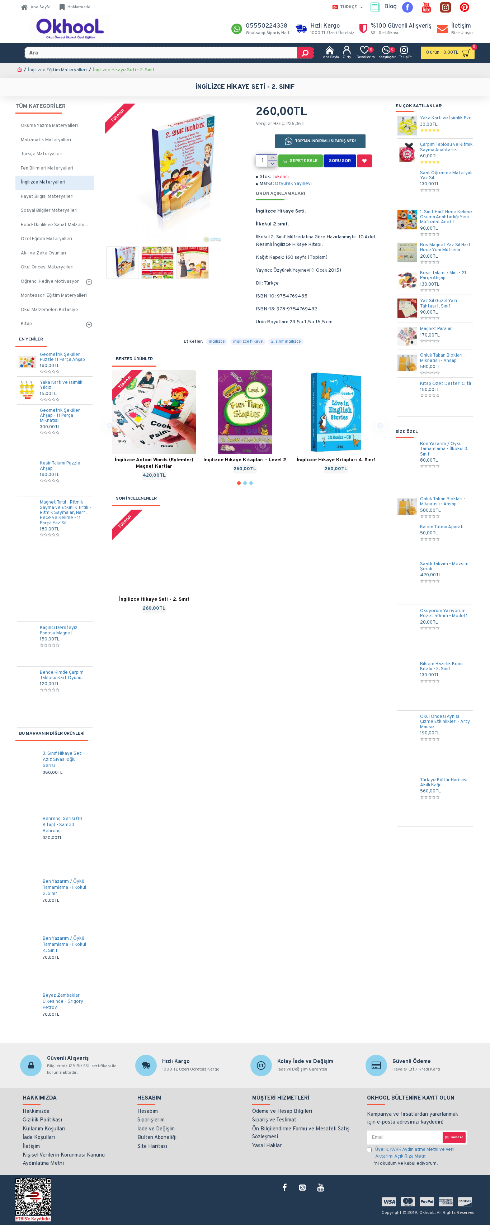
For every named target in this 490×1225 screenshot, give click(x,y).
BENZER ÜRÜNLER (134, 359)
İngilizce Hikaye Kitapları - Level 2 (244, 460)
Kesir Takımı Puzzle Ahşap (60, 466)
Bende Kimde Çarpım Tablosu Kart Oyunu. (62, 675)
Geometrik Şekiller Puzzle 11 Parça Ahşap (62, 357)
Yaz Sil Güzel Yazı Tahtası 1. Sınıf (438, 304)
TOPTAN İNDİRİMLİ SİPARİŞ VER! (325, 141)
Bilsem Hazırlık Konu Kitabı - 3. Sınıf (441, 667)
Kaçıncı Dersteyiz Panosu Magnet (58, 630)
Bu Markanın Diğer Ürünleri (52, 734)
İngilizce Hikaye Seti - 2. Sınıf (154, 599)
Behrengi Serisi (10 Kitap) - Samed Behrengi (62, 825)
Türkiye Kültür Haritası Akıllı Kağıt (443, 783)
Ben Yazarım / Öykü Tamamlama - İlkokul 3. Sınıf (444, 449)
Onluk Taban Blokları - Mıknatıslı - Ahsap (442, 358)
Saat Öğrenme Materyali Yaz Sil (446, 176)
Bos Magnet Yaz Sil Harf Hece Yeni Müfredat (445, 248)
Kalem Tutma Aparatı (441, 527)
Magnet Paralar (436, 329)
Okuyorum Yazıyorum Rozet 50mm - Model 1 (444, 614)
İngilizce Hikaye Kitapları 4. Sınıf (336, 460)
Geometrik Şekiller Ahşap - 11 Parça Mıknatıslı (60, 416)
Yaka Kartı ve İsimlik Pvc (445, 118)
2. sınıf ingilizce (286, 341)
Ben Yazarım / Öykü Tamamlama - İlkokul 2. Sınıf (64, 888)
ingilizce (217, 341)
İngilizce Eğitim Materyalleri (57, 70)
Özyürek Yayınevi (293, 184)
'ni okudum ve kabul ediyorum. (414, 1157)
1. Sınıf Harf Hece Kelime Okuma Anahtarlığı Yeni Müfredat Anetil (446, 217)
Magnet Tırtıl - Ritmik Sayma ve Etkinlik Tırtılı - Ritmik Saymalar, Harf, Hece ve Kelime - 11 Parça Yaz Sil (65, 512)
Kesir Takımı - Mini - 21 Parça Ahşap (443, 276)
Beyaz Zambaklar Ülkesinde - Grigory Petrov (63, 1002)
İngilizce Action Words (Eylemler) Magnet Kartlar (154, 463)
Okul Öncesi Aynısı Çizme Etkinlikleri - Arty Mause (445, 722)
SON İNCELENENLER (136, 498)
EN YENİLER (31, 339)
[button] (109, 425)
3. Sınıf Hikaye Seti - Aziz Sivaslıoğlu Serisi (64, 760)
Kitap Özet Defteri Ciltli (445, 383)
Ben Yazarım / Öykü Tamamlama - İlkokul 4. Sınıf (64, 945)
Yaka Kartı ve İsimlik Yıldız (61, 385)
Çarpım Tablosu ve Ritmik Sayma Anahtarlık (446, 147)
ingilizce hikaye (248, 341)
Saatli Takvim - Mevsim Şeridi (444, 567)
